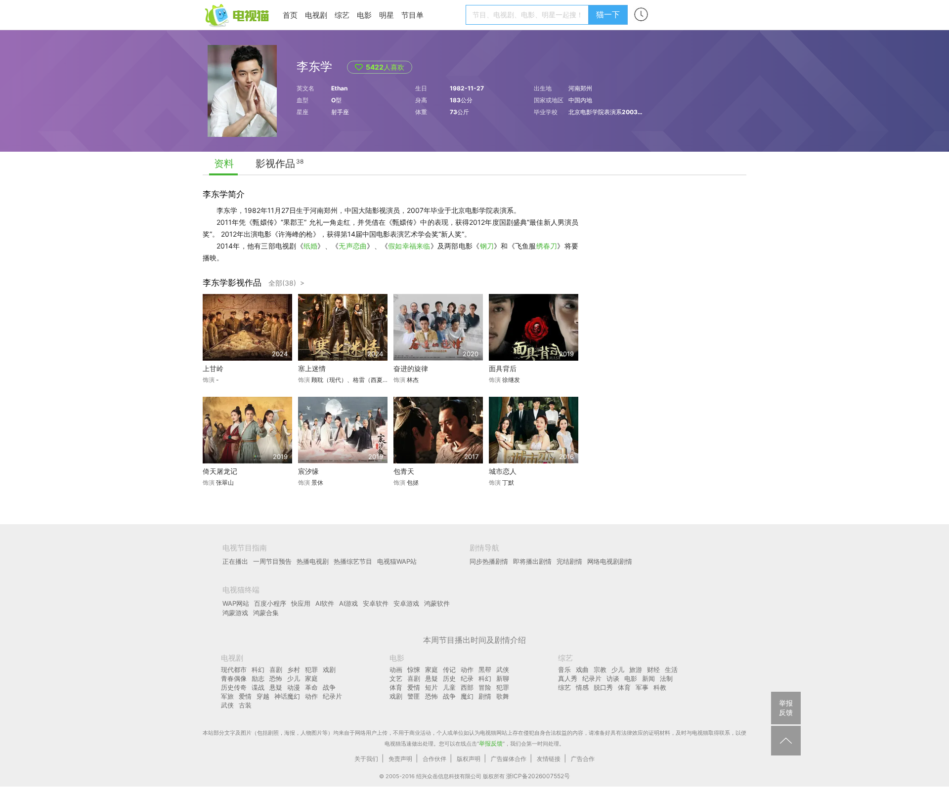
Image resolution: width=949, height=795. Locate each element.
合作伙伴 (434, 758)
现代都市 (234, 669)
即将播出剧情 (532, 561)
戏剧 (329, 669)
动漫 (293, 687)
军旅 (227, 696)
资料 (224, 163)
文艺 (395, 678)
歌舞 (502, 696)
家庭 (311, 678)
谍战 (258, 687)
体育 (395, 687)
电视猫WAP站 (397, 561)
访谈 (612, 678)
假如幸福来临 (409, 246)
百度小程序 (270, 603)
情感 (582, 687)
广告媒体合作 (508, 758)
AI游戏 (348, 603)
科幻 (258, 669)
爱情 (245, 696)
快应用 (300, 603)
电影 (364, 15)
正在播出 (235, 561)
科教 (659, 687)
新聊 (502, 678)
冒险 (484, 687)
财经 (653, 669)
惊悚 (413, 669)
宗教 (600, 669)
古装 (245, 705)
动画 (395, 669)
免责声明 (400, 758)
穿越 (263, 696)
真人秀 (567, 678)
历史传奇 (234, 687)
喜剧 (275, 669)
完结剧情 (569, 561)
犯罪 (311, 669)
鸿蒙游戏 (235, 613)
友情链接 (549, 758)
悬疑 (275, 687)
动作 (311, 696)
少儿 (293, 678)
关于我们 (366, 758)
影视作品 (275, 163)
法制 (666, 678)
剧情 (484, 696)
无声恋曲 (353, 246)
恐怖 (275, 678)
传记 (449, 669)
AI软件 (324, 603)
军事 (642, 687)
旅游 (635, 669)
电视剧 (316, 15)
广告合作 (583, 758)
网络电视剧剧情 (609, 561)
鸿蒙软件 (437, 603)
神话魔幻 (287, 696)
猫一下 (608, 14)
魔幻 (467, 696)
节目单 (412, 15)
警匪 (413, 696)
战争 (329, 687)
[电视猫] (238, 14)
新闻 (648, 678)
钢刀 (487, 246)
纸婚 (310, 246)
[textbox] (529, 15)
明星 (386, 15)
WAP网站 (235, 603)
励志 (258, 678)
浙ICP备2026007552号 (538, 776)
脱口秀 (603, 687)
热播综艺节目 (353, 561)
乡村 (293, 669)
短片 (431, 687)
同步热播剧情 (489, 561)
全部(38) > (286, 283)
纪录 (467, 678)
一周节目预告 (272, 561)
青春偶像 (234, 678)
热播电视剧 (313, 561)
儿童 (449, 687)
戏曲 (582, 669)
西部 (467, 687)
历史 (449, 678)
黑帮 (484, 669)
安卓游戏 (406, 603)
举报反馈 (491, 743)
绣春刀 (547, 246)
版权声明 (468, 758)
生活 (671, 669)
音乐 (564, 669)
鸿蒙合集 (266, 613)
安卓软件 (375, 603)
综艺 (342, 15)
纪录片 (332, 696)
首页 (290, 15)
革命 (311, 687)
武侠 (227, 705)
